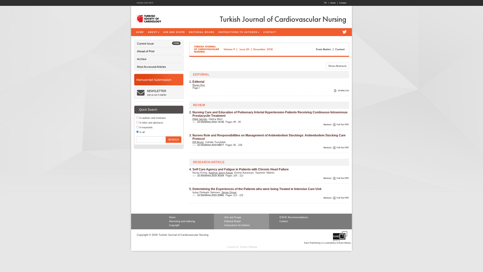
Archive (141, 59)
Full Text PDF (343, 124)
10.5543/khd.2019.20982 (210, 195)
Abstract (327, 124)
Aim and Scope (232, 217)
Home (334, 3)
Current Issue (158, 43)
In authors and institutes (152, 118)
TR (326, 3)
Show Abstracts (337, 65)
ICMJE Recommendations (293, 217)
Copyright (174, 225)
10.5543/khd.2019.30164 (210, 175)
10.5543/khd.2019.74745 (210, 122)
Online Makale (248, 246)
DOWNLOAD (343, 91)
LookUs (231, 246)
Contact (342, 3)
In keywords (146, 127)
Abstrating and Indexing (182, 221)
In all (142, 132)
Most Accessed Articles (151, 66)
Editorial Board (232, 221)
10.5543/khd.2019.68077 (210, 145)
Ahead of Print (145, 51)
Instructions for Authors (237, 225)
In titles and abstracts (151, 122)
